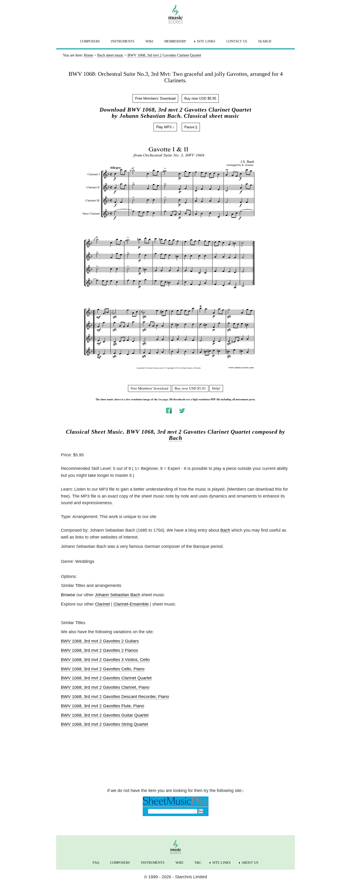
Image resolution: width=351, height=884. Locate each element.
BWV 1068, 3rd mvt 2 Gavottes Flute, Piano (102, 706)
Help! (216, 388)
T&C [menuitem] (197, 862)
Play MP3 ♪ (165, 127)
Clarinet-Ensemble (131, 604)
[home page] (175, 14)
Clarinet (102, 604)
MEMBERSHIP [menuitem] (175, 41)
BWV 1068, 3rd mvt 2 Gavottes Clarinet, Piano (105, 687)
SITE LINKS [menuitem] (206, 41)
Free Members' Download (155, 98)
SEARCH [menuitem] (264, 41)
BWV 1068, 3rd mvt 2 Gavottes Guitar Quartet (105, 715)
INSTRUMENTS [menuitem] (122, 41)
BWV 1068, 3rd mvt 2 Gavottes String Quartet (104, 724)
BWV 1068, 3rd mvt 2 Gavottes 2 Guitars (100, 641)
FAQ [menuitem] (96, 862)
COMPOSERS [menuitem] (90, 41)
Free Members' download (149, 388)
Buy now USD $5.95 (200, 98)
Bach (175, 438)
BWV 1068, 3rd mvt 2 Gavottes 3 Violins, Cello (105, 659)
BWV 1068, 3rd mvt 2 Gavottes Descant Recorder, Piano (115, 696)
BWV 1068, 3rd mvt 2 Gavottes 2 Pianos (99, 650)
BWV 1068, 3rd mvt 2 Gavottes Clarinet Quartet (106, 678)
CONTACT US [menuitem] (236, 41)
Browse (68, 594)
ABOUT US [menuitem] (250, 862)
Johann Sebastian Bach (117, 594)
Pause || (190, 127)
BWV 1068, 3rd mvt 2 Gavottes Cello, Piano (102, 669)
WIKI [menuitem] (149, 41)
